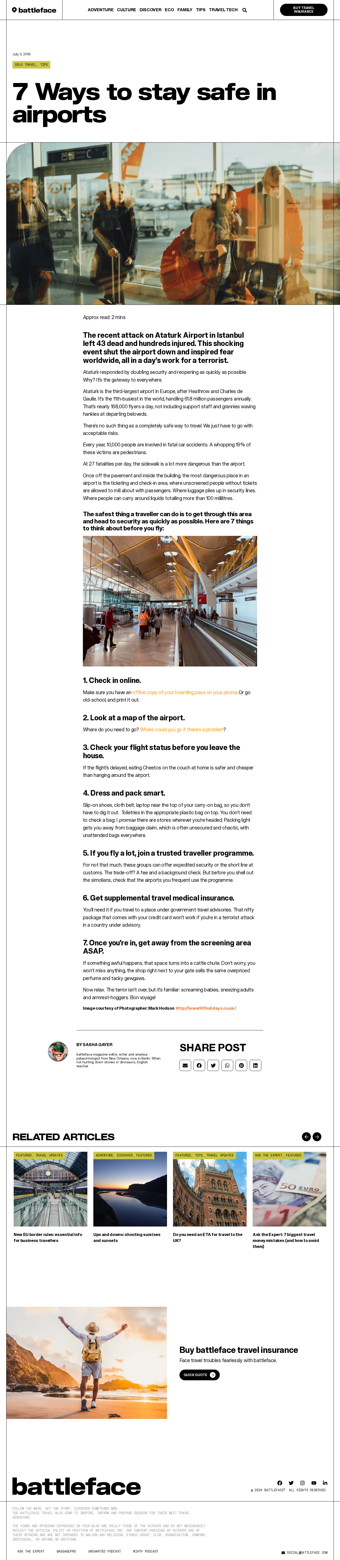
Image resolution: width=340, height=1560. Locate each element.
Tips (201, 9)
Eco (169, 9)
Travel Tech (223, 9)
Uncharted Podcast (104, 1551)
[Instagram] (302, 1482)
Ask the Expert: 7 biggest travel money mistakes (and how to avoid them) (206, 1240)
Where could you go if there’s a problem (181, 729)
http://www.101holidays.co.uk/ (206, 1008)
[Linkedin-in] (325, 1482)
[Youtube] (313, 1482)
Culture (126, 9)
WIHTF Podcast (145, 1551)
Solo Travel (25, 65)
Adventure (100, 9)
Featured (65, 1155)
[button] (245, 10)
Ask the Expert (189, 1155)
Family (184, 9)
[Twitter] (291, 1482)
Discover (150, 9)
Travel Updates (140, 1155)
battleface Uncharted (275, 1155)
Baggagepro (66, 1551)
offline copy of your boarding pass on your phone (184, 692)
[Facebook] (279, 1482)
